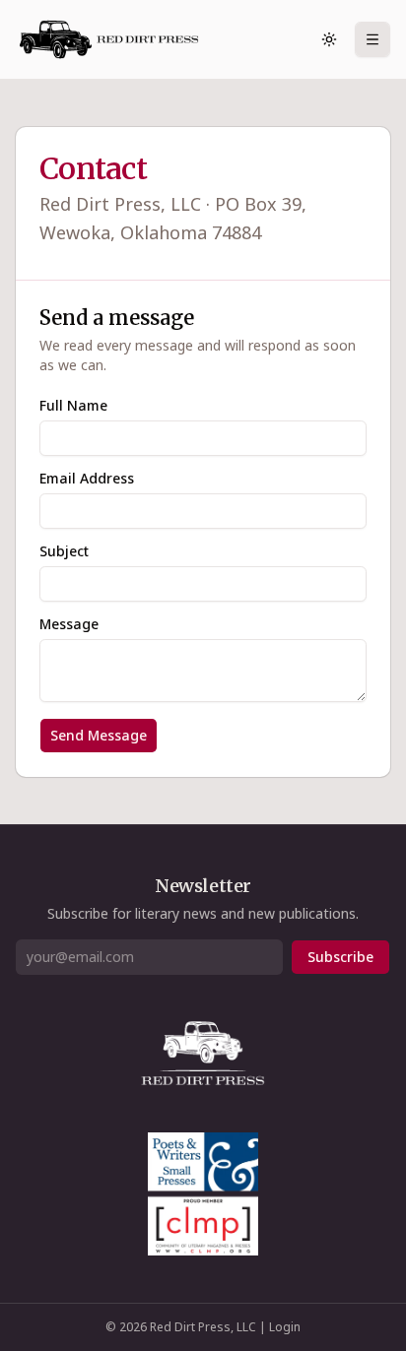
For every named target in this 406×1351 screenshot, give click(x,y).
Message (69, 624)
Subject (64, 551)
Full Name (73, 406)
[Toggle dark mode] (329, 39)
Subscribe (340, 956)
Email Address (86, 478)
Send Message (98, 735)
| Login (280, 1327)
